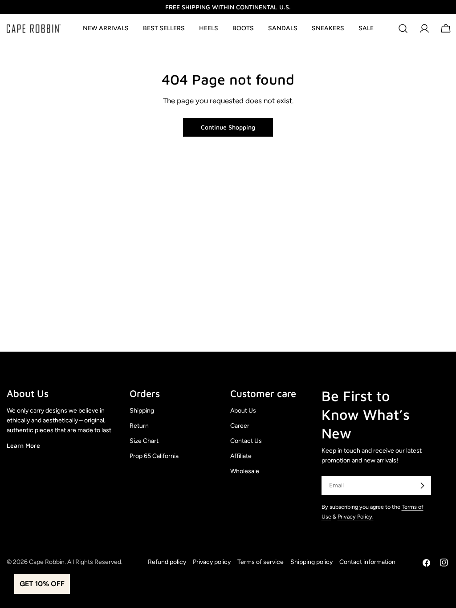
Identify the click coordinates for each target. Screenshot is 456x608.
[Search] (403, 28)
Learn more (23, 445)
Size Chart (144, 441)
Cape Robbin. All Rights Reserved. (75, 562)
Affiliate (241, 456)
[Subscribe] (422, 486)
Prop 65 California (154, 456)
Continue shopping (228, 127)
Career (239, 426)
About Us (243, 410)
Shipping (142, 410)
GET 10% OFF (42, 583)
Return (139, 426)
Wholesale (244, 471)
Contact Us (246, 441)
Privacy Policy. (356, 516)
